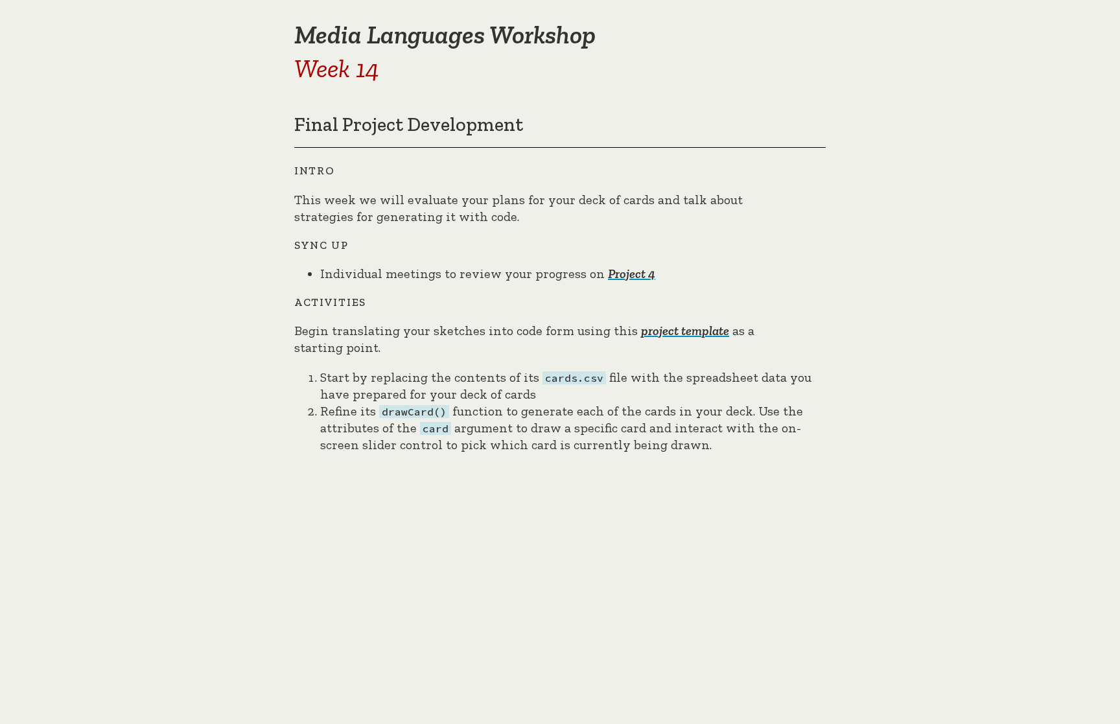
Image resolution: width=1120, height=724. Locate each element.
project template (685, 330)
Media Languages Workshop (445, 34)
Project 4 (631, 273)
